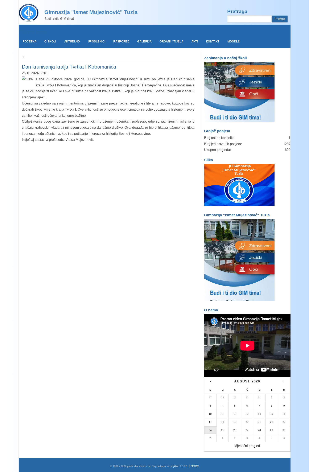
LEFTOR (194, 466)
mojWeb (174, 466)
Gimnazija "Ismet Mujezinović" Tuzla (90, 12)
